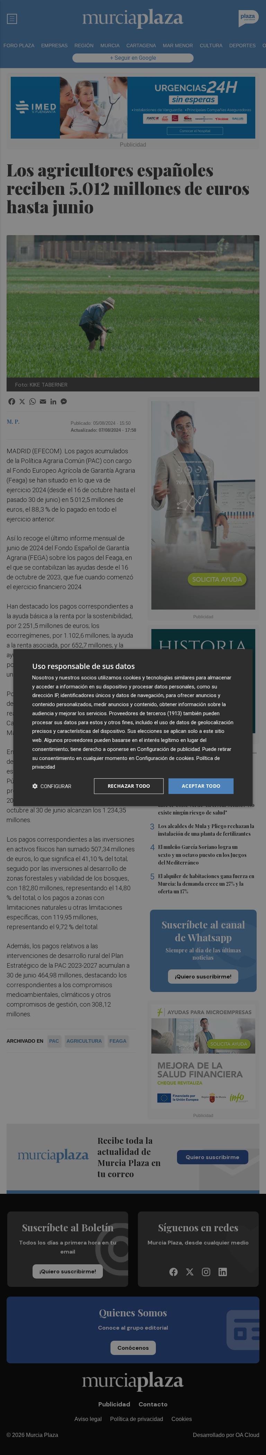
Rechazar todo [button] (129, 786)
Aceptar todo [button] (201, 786)
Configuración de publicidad (168, 749)
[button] (51, 786)
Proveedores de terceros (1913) (145, 713)
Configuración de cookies (165, 758)
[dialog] (132, 727)
